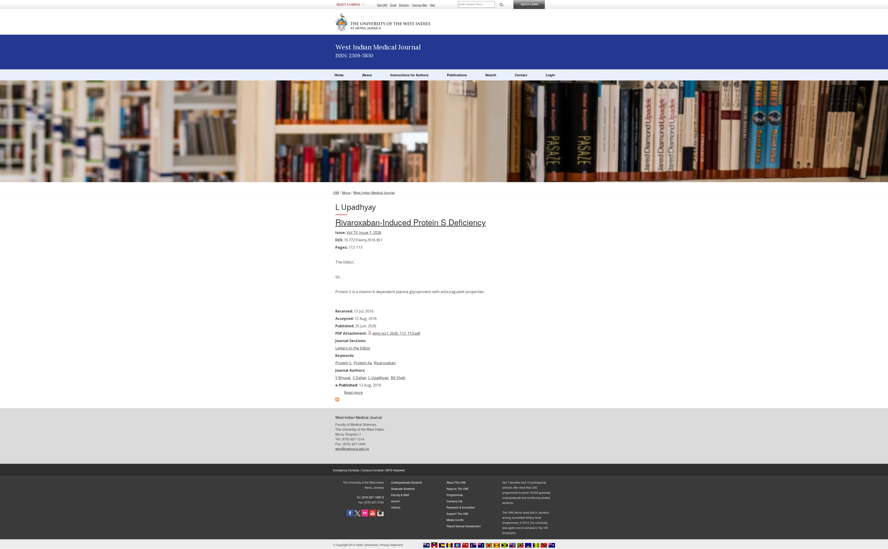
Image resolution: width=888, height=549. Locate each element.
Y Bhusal (342, 377)
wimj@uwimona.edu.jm (352, 448)
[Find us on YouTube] (372, 515)
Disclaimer (371, 545)
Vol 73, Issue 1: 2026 (364, 232)
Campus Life (454, 501)
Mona (346, 192)
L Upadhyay (378, 377)
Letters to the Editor (352, 348)
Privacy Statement (391, 545)
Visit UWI (382, 5)
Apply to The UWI (457, 489)
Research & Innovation (461, 507)
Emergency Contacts (346, 470)
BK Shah (398, 377)
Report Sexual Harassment (464, 526)
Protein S (343, 362)
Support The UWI (457, 513)
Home (339, 75)
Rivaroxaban (385, 362)
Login (550, 75)
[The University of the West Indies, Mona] (395, 22)
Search (490, 75)
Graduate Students (403, 489)
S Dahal (359, 377)
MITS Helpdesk (395, 470)
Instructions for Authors (409, 75)
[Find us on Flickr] (364, 515)
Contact (521, 75)
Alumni (395, 501)
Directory (404, 5)
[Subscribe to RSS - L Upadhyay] (337, 399)
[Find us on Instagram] (380, 515)
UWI (336, 192)
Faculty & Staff (400, 495)
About (367, 75)
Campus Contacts (372, 470)
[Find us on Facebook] (350, 515)
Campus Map (419, 5)
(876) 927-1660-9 (373, 497)
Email (393, 5)
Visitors (395, 507)
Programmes (455, 495)
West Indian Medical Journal (374, 192)
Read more (353, 392)
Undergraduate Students (406, 482)
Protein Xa (363, 362)
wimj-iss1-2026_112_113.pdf (396, 333)
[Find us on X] (358, 515)
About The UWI (456, 482)
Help (432, 5)
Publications (457, 75)
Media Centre (455, 520)
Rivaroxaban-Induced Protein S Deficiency (410, 222)
